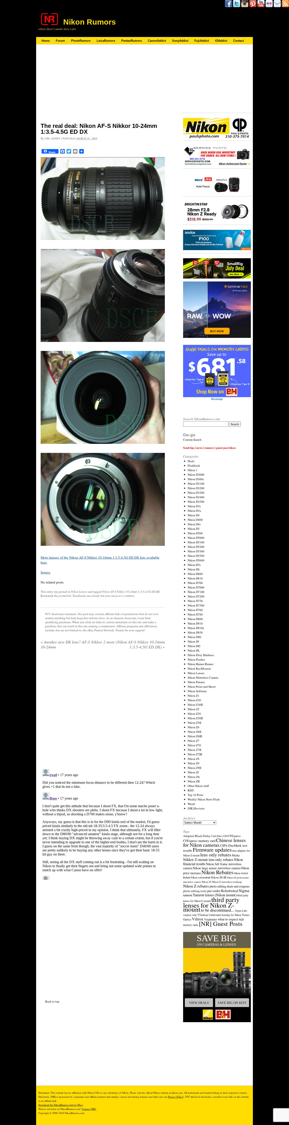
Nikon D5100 (196, 542)
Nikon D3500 (196, 502)
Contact (238, 40)
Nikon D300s (196, 479)
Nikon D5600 (196, 560)
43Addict (221, 40)
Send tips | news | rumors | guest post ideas (209, 447)
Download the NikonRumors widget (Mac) (60, 1105)
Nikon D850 (195, 632)
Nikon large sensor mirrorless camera (216, 868)
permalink (65, 596)
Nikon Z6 (193, 727)
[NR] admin (52, 138)
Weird (191, 804)
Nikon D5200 (196, 547)
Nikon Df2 (194, 646)
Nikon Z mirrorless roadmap (227, 881)
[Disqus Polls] (103, 710)
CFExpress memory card (199, 841)
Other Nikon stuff (198, 786)
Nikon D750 (195, 601)
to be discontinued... (217, 910)
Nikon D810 (195, 623)
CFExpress (234, 836)
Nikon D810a (196, 628)
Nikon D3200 (196, 488)
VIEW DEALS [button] (199, 1003)
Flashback (194, 465)
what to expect (228, 919)
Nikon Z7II (194, 750)
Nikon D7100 (196, 592)
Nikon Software (197, 691)
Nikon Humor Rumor (200, 664)
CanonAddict (157, 40)
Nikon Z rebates (196, 886)
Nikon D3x (194, 511)
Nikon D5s (194, 565)
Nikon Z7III (195, 754)
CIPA (224, 845)
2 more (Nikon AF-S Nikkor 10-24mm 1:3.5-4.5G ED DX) (134, 644)
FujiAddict (201, 40)
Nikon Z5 (193, 709)
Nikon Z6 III (218, 877)
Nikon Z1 (193, 696)
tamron (187, 895)
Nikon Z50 (194, 714)
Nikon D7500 (196, 605)
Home (46, 40)
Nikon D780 (195, 614)
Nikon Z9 (193, 763)
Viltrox (197, 919)
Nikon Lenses (79, 592)
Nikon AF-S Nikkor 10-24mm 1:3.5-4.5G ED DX (131, 592)
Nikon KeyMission (199, 668)
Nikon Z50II (195, 718)
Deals (191, 461)
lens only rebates (215, 855)
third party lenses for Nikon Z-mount (211, 904)
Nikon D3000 (196, 475)
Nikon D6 (194, 569)
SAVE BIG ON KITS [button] (232, 1003)
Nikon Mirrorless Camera (203, 677)
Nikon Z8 (193, 759)
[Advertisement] (102, 86)
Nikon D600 (195, 574)
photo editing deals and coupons (229, 886)
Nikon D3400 (196, 497)
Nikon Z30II (195, 705)
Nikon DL (194, 650)
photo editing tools (195, 891)
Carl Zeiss (216, 836)
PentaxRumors (131, 40)
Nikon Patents (196, 682)
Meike (236, 855)
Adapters (188, 836)
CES (225, 836)
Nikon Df (193, 641)
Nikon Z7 (193, 741)
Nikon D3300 (196, 493)
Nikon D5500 (196, 556)
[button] (217, 977)
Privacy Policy (175, 1096)
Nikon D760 (195, 610)
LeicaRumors (106, 40)
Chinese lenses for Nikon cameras (214, 842)
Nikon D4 (194, 515)
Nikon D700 (195, 583)
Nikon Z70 (194, 745)
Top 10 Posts (195, 795)
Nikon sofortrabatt (200, 877)
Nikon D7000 (196, 587)
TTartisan (202, 915)
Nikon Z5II (194, 723)
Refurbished (229, 890)
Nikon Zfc (194, 777)
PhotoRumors (81, 40)
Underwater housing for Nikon (225, 915)
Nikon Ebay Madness (201, 655)
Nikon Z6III (195, 736)
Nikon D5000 (196, 538)
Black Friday (203, 836)
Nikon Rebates (217, 872)
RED (190, 790)
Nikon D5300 (196, 551)
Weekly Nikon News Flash (204, 799)
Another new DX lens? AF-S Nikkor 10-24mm (71, 644)
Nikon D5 (194, 529)
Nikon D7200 (196, 596)
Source (45, 572)
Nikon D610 (195, 578)
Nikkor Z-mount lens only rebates (208, 859)
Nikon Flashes (196, 659)
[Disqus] (103, 823)
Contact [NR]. (89, 1109)
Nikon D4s (194, 524)
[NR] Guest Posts (220, 923)
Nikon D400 (195, 520)
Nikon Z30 (194, 700)
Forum (60, 40)
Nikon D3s (194, 506)
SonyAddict (180, 40)
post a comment (124, 596)
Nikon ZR (194, 781)
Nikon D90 (194, 637)
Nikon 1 (193, 470)
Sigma (244, 890)
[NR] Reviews (196, 808)
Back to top (52, 1001)
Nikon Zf (193, 772)
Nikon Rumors (89, 22)
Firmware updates (212, 849)
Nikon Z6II (194, 732)
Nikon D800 (195, 619)
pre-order (213, 890)
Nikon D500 (195, 533)
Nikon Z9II (194, 768)
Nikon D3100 (196, 484)
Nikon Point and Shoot (202, 687)
